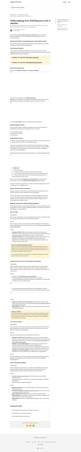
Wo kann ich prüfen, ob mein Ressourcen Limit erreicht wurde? (63, 21)
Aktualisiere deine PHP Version (31, 390)
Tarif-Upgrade (30, 236)
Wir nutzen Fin (41, 448)
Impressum (28, 442)
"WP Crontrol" (25, 343)
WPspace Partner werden (50, 442)
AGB (39, 442)
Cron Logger (25, 350)
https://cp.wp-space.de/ (32, 57)
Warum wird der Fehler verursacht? (62, 25)
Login (42, 442)
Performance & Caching (23, 14)
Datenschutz (34, 442)
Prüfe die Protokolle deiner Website (20, 376)
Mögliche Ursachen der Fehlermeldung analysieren (62, 29)
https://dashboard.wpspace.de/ (34, 62)
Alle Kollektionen (13, 14)
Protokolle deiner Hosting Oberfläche (28, 276)
